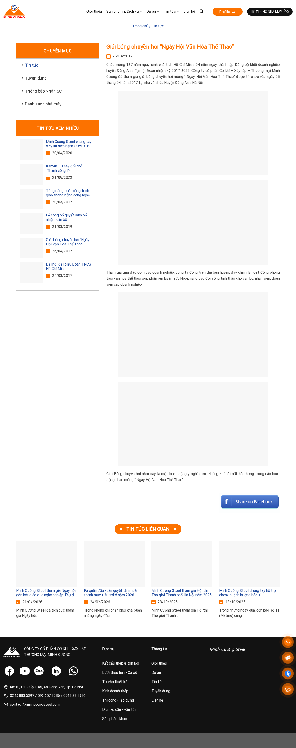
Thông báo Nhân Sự (43, 91)
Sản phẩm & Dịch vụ (122, 11)
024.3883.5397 (22, 695)
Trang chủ (140, 26)
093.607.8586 (49, 695)
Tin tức (170, 11)
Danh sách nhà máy (43, 104)
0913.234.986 (74, 695)
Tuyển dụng (36, 78)
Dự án (151, 11)
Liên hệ (189, 11)
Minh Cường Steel (227, 649)
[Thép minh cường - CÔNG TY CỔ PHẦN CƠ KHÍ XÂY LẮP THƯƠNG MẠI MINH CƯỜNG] (14, 12)
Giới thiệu (94, 11)
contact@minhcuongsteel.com (35, 704)
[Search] (201, 11)
